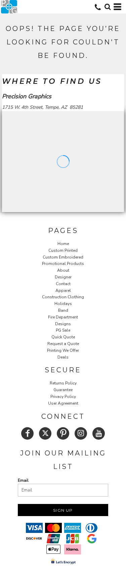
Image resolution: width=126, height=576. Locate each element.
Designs (63, 324)
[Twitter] (45, 433)
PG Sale (63, 330)
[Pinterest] (63, 433)
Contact (63, 283)
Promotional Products (63, 263)
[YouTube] (98, 433)
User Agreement (63, 403)
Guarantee (63, 390)
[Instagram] (81, 433)
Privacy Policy (63, 396)
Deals (63, 357)
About (63, 270)
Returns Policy (63, 383)
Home (63, 243)
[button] (107, 6)
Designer (63, 277)
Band (63, 310)
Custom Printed (63, 250)
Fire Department (63, 317)
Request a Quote (63, 343)
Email (23, 480)
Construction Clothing (63, 297)
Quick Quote (63, 337)
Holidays (63, 303)
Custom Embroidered (63, 257)
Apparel (63, 290)
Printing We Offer (63, 350)
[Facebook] (27, 433)
